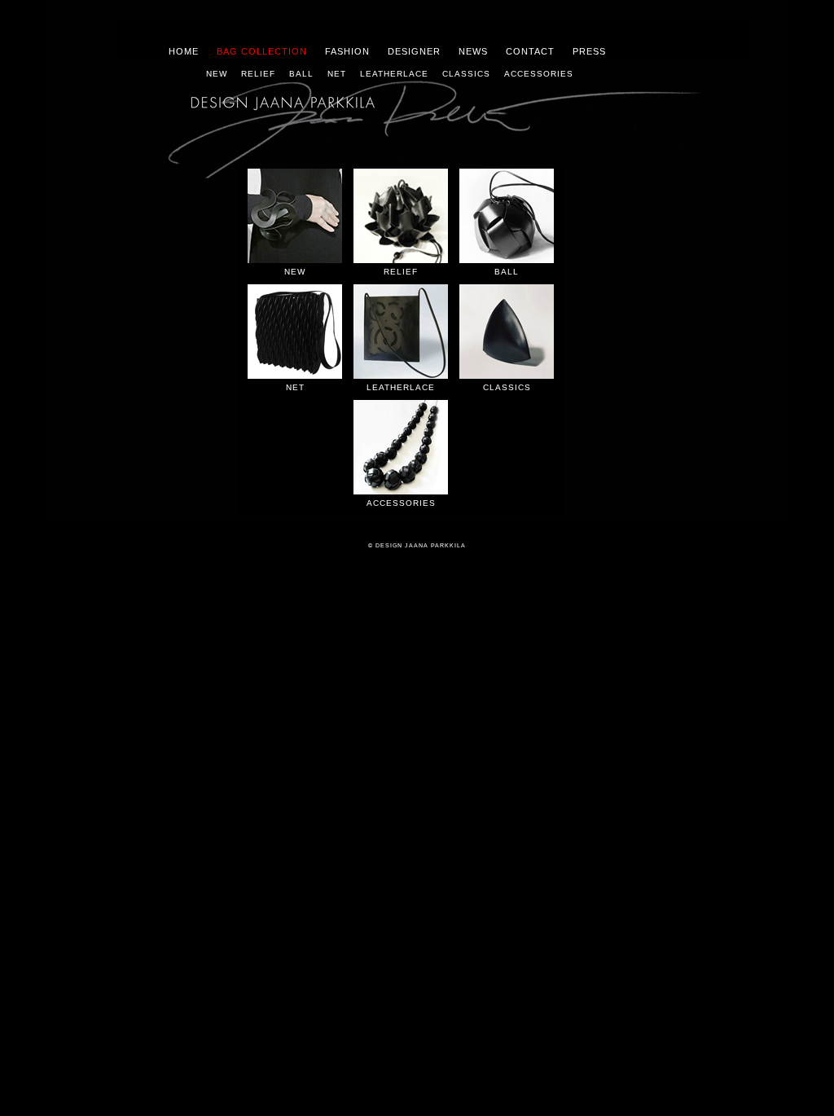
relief (258, 73)
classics (466, 73)
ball (301, 73)
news (473, 51)
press (589, 51)
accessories (538, 73)
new (216, 73)
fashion (347, 51)
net (336, 73)
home (184, 51)
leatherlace (394, 73)
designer (414, 51)
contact (530, 51)
